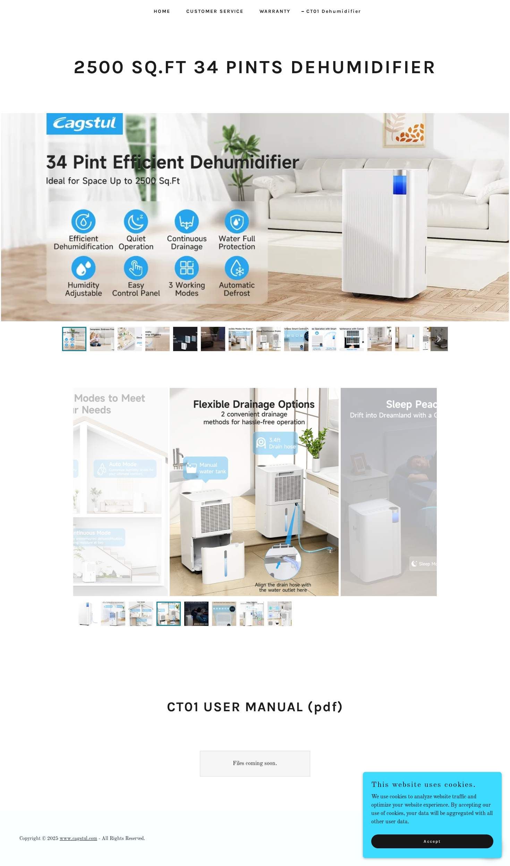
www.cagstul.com (78, 838)
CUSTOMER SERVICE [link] (215, 11)
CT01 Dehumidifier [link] (333, 11)
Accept (432, 841)
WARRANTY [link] (275, 11)
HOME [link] (162, 11)
